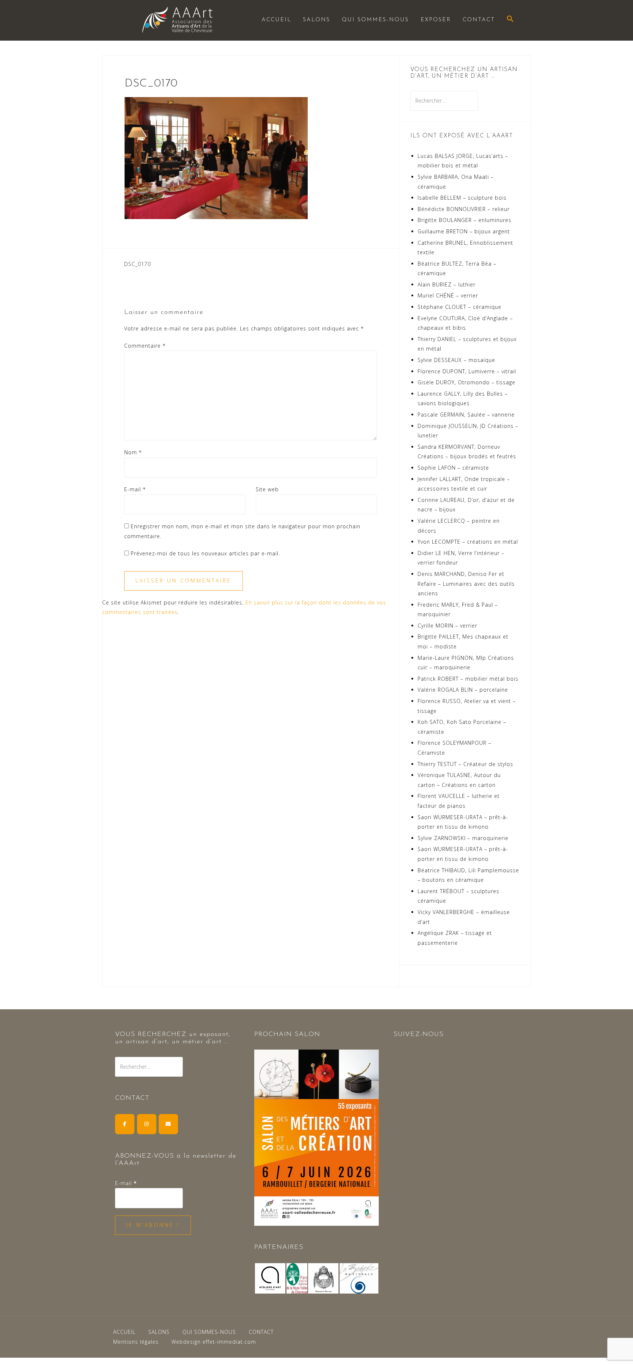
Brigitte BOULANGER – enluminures (464, 220)
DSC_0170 (137, 263)
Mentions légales (136, 1341)
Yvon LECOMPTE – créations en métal (468, 541)
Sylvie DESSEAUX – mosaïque (456, 359)
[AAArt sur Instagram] (146, 1124)
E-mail (135, 489)
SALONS (316, 20)
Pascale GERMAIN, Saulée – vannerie (466, 414)
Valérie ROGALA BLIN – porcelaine (463, 689)
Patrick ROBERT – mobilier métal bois (468, 678)
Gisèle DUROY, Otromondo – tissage (466, 382)
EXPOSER (436, 20)
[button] (510, 19)
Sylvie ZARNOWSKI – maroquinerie (463, 838)
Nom (133, 452)
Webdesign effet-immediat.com (213, 1341)
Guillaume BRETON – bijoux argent (464, 231)
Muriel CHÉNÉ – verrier (448, 295)
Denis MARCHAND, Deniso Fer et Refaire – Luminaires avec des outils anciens (466, 583)
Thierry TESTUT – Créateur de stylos (465, 764)
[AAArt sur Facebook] (124, 1124)
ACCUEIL (276, 20)
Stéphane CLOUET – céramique (459, 306)
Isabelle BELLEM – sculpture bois (462, 197)
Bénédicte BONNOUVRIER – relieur (464, 209)
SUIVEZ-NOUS (418, 1034)
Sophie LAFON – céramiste (453, 467)
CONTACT (479, 20)
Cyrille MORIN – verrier (447, 625)
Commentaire (145, 345)
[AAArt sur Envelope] (168, 1124)
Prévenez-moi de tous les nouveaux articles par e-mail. (205, 553)
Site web (267, 489)
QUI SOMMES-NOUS (375, 20)
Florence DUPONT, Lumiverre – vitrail (467, 371)
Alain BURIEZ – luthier (446, 284)
